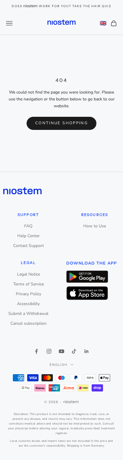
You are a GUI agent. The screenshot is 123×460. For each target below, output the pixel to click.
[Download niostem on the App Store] (87, 293)
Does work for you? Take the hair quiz (61, 6)
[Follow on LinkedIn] (87, 351)
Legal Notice (28, 274)
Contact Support (28, 245)
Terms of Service (28, 284)
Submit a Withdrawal (28, 313)
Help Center (28, 236)
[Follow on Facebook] (36, 351)
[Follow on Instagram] (49, 351)
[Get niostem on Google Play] (87, 277)
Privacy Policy (28, 294)
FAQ (28, 226)
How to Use (94, 226)
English (59, 365)
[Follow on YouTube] (61, 351)
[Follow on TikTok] (74, 351)
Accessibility (28, 304)
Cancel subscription (28, 323)
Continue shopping (61, 123)
